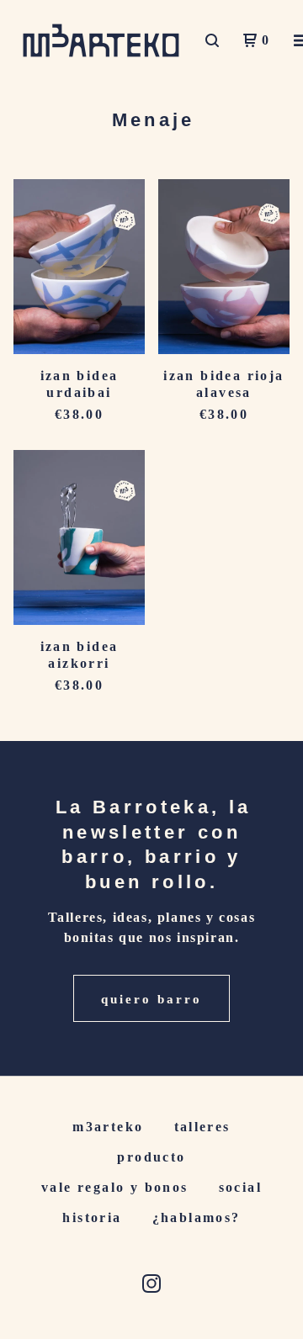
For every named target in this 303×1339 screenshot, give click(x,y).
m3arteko (107, 1126)
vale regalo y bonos (115, 1187)
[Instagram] (151, 1283)
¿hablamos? (196, 1217)
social (240, 1187)
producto (151, 1157)
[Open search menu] (212, 40)
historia (91, 1217)
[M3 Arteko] (101, 40)
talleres (202, 1126)
